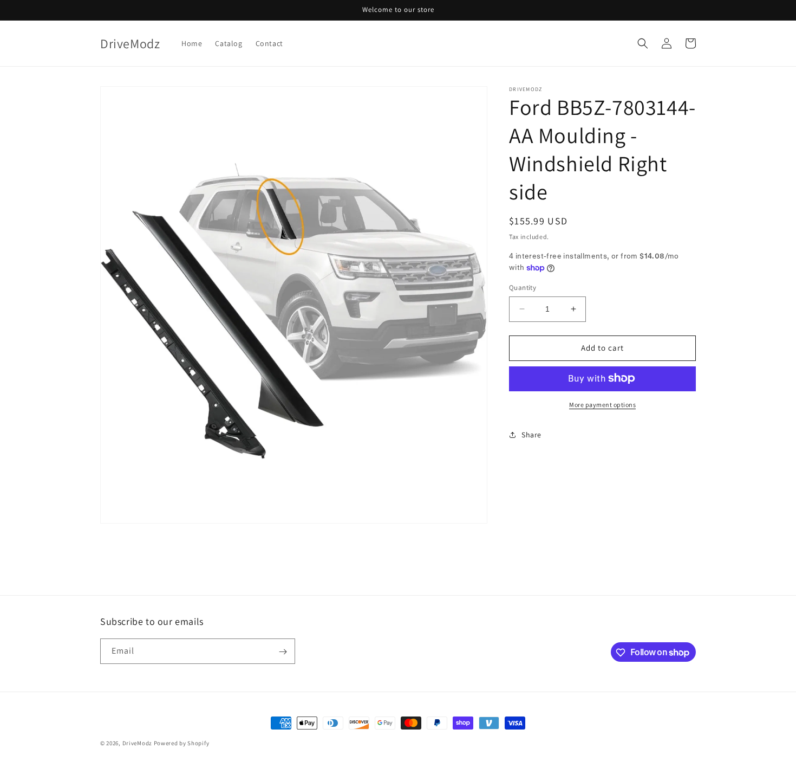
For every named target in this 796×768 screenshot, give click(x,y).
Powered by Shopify (182, 743)
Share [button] (531, 435)
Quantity (522, 287)
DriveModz (137, 743)
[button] (643, 43)
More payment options (602, 404)
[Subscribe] (283, 651)
